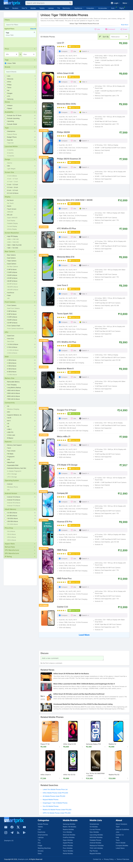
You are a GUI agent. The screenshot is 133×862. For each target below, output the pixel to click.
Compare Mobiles (122, 845)
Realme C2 (112, 744)
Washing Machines (44, 848)
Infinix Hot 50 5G (69, 774)
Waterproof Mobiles (97, 845)
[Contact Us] (5, 827)
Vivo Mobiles (67, 832)
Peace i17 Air (45, 744)
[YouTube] (24, 827)
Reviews (15, 8)
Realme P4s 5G (114, 774)
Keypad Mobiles (95, 853)
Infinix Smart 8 (46, 774)
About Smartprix (121, 824)
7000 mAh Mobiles (96, 848)
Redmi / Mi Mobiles (69, 827)
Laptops (51, 8)
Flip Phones (94, 851)
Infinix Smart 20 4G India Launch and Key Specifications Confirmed (78, 694)
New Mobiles (94, 832)
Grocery (40, 851)
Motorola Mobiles (69, 835)
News (7, 8)
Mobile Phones (43, 824)
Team (118, 827)
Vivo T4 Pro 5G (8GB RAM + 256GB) (95, 775)
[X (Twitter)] (18, 827)
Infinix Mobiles (68, 845)
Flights (121, 8)
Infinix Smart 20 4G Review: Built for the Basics (71, 674)
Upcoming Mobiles (96, 835)
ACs (39, 843)
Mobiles (33, 8)
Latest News (120, 848)
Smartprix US (8, 840)
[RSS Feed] (18, 832)
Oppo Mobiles (68, 840)
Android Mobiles (95, 843)
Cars (39, 829)
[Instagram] (5, 832)
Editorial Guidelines (122, 829)
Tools (118, 840)
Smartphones (94, 824)
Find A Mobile (120, 843)
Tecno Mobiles (68, 851)
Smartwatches (43, 835)
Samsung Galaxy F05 (93, 744)
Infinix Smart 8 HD (69, 744)
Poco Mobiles (67, 848)
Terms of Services (123, 859)
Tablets (42, 8)
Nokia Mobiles (68, 853)
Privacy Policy (109, 859)
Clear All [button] (33, 29)
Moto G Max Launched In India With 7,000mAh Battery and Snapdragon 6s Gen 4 (84, 684)
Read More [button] (124, 25)
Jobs (117, 832)
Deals (40, 853)
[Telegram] (12, 832)
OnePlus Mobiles (68, 837)
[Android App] (24, 832)
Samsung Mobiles (69, 824)
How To (24, 8)
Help (117, 837)
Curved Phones (95, 829)
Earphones (41, 832)
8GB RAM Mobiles (96, 837)
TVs (58, 8)
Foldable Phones (95, 840)
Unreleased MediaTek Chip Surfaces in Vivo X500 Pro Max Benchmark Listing (83, 704)
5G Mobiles (94, 827)
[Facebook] (12, 827)
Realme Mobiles (68, 829)
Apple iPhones (68, 843)
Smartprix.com (23, 859)
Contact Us (120, 835)
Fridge (40, 845)
